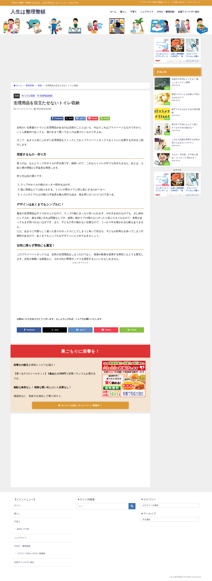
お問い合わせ (179, 2)
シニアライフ (146, 12)
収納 (17, 96)
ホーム (113, 12)
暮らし (123, 12)
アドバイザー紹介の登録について (156, 2)
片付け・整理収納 (165, 12)
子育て (133, 12)
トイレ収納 (30, 96)
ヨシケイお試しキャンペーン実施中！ (81, 405)
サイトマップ (194, 2)
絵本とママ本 (23, 529)
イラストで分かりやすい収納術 (31, 553)
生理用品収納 (46, 96)
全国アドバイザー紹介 (189, 12)
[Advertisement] (80, 59)
